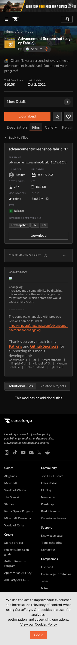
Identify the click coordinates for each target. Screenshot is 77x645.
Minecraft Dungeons (17, 518)
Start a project (13, 542)
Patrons (15, 346)
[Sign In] (67, 19)
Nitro (44, 588)
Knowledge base (51, 535)
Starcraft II (11, 504)
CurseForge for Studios (56, 574)
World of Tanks (14, 525)
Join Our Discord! (52, 476)
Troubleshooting (51, 542)
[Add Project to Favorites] (57, 116)
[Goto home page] (15, 19)
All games (10, 476)
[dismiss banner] (70, 5)
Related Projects (53, 386)
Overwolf (47, 567)
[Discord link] (31, 452)
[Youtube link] (23, 452)
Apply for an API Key (17, 573)
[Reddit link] (47, 452)
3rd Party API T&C (16, 580)
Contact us (48, 549)
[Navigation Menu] (6, 19)
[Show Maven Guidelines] (64, 255)
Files (36, 127)
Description (17, 127)
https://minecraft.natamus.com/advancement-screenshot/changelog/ (38, 327)
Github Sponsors (44, 346)
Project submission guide (16, 552)
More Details (16, 101)
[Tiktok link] (15, 452)
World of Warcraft (16, 490)
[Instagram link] (6, 452)
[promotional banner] (38, 6)
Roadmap (47, 504)
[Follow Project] (68, 116)
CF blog (46, 490)
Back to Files (18, 138)
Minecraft (11, 32)
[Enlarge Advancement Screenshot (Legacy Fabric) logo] (9, 42)
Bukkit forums (50, 511)
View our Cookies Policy (38, 624)
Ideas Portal (48, 483)
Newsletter (48, 497)
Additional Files (21, 386)
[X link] (39, 452)
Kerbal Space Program (18, 511)
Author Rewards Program (15, 563)
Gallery (51, 127)
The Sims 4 (11, 497)
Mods (29, 32)
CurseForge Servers (53, 518)
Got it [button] (38, 635)
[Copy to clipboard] (47, 198)
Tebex (45, 581)
